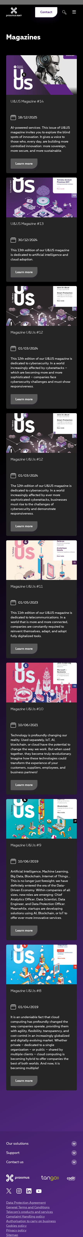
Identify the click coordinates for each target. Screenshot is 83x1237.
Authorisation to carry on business (31, 1221)
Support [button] (12, 1153)
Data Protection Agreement (26, 1202)
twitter (9, 1191)
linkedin (29, 1191)
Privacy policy (16, 1230)
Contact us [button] (15, 1162)
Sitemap (12, 1235)
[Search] (64, 12)
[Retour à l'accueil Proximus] (14, 12)
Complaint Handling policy (25, 1216)
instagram (19, 1191)
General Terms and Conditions (28, 1207)
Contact (46, 12)
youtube (39, 1191)
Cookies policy (16, 1225)
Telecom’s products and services (29, 1212)
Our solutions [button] (17, 1143)
